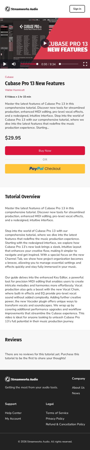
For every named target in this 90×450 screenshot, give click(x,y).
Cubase (9, 77)
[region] (45, 43)
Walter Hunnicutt (14, 90)
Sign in (77, 8)
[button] (45, 43)
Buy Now (45, 151)
